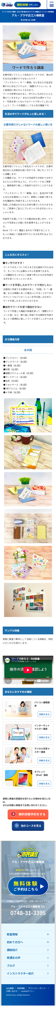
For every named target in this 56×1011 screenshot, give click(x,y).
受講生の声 (13, 958)
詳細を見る (44, 714)
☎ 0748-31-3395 (28, 19)
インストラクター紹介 (20, 973)
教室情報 (12, 934)
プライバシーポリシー (37, 988)
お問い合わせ (12, 991)
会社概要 (10, 988)
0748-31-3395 (28, 913)
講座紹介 (12, 950)
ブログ (11, 966)
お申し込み (27, 5)
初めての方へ (15, 942)
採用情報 (21, 988)
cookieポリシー (28, 991)
